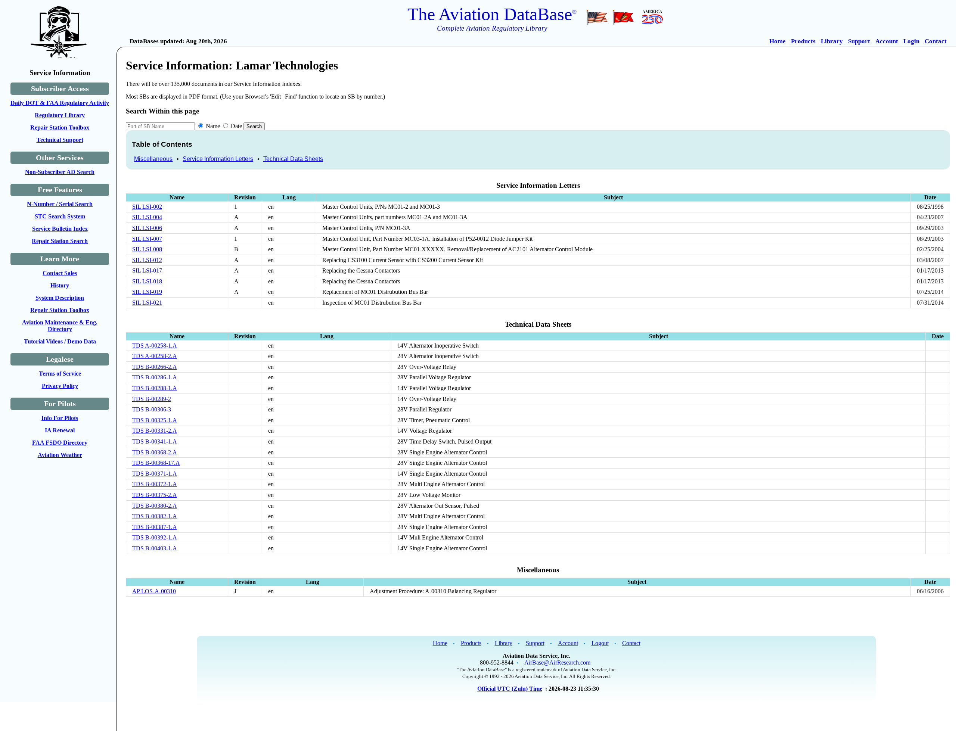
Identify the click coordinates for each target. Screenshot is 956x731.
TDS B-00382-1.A (154, 516)
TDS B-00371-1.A (154, 473)
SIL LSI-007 (147, 239)
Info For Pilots (59, 418)
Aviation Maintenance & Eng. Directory (59, 325)
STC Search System (60, 216)
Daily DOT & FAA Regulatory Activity (59, 103)
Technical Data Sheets (293, 159)
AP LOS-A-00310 (154, 591)
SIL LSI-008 (147, 249)
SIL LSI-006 (147, 228)
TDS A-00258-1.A (154, 345)
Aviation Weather (60, 455)
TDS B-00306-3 (151, 409)
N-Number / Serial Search (60, 204)
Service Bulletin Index (60, 228)
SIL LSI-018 (147, 281)
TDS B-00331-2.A (154, 430)
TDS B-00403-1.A (154, 548)
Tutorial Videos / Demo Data (60, 341)
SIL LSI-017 (147, 270)
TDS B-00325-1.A (154, 420)
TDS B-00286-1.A (154, 377)
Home (777, 41)
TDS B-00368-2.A (154, 452)
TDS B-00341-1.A (154, 441)
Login (911, 41)
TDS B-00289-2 (151, 399)
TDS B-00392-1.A (154, 537)
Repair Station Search (60, 241)
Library (832, 41)
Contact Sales (60, 273)
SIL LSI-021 (147, 302)
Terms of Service (60, 373)
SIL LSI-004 (147, 217)
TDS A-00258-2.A (154, 356)
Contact (936, 41)
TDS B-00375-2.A (154, 495)
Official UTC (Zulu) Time (509, 688)
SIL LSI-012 (147, 260)
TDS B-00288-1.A (154, 388)
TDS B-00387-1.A (154, 527)
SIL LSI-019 (147, 292)
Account (886, 41)
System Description (59, 298)
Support (859, 41)
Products (803, 41)
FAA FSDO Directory (59, 442)
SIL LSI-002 (147, 206)
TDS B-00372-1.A (154, 484)
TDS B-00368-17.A (156, 463)
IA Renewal (60, 430)
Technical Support (60, 140)
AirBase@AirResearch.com (557, 662)
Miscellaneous (153, 159)
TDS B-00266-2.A (154, 367)
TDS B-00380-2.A (154, 506)
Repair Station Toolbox (59, 127)
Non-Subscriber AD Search (59, 172)
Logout (600, 643)
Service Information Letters (218, 159)
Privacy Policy (60, 386)
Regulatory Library (60, 115)
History (59, 285)
